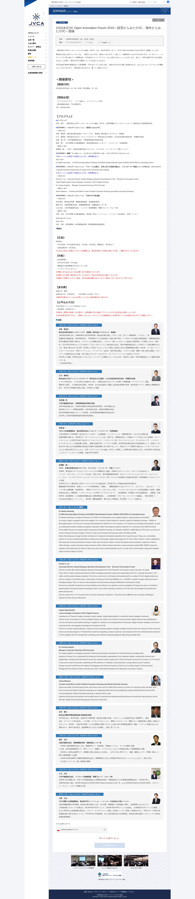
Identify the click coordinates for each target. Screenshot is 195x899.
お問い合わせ (36, 66)
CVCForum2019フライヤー (70, 829)
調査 (29, 54)
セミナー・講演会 (34, 47)
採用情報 (31, 60)
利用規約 (124, 892)
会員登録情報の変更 (35, 73)
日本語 (134, 2)
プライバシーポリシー (101, 892)
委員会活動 (32, 50)
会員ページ (32, 57)
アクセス (90, 42)
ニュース (31, 36)
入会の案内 (32, 43)
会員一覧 (31, 40)
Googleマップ (106, 42)
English (143, 2)
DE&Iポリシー (114, 892)
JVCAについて (33, 33)
